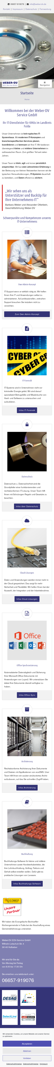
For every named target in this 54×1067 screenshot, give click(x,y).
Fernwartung (45, 8)
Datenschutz (31, 8)
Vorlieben (27, 1058)
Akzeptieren (27, 1043)
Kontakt (6, 8)
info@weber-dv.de (38, 3)
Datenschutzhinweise (14, 1064)
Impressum (44, 1064)
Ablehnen (27, 1051)
